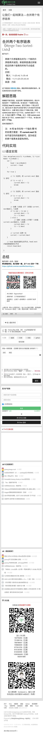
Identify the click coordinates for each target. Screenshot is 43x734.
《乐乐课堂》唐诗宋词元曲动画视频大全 (16, 582)
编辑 (4, 353)
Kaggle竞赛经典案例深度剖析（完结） (15, 492)
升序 (20, 338)
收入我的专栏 (11, 322)
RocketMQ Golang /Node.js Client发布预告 (17, 479)
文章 (10, 10)
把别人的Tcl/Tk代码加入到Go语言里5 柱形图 (17, 556)
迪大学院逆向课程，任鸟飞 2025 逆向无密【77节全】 (20, 495)
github (37, 338)
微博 (11, 314)
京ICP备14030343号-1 (10, 731)
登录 (20, 348)
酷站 (31, 706)
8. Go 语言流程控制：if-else (17, 331)
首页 (4, 10)
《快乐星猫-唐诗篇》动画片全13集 (14, 586)
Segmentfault (18, 294)
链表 (12, 338)
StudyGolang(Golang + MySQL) (20, 718)
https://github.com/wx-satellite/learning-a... (18, 266)
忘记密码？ (37, 411)
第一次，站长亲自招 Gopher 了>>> (15, 34)
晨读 (21, 704)
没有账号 (33, 348)
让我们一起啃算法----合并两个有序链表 (21, 300)
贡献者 (16, 704)
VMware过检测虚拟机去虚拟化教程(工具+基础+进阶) (20, 489)
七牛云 (6, 720)
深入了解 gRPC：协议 (11, 476)
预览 (10, 353)
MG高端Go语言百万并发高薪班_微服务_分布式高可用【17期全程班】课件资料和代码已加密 (22, 590)
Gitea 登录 (22, 422)
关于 (5, 704)
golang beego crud (10, 469)
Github (27, 704)
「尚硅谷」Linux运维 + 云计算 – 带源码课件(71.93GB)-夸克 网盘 (22, 570)
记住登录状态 (8, 404)
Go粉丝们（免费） (29, 694)
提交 (36, 381)
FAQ (10, 704)
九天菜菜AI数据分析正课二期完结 (14, 576)
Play (6, 706)
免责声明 (12, 706)
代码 (28, 338)
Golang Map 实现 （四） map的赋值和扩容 (22, 330)
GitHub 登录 (22, 418)
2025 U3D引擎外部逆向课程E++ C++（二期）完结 (19, 579)
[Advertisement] (17, 446)
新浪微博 (34, 704)
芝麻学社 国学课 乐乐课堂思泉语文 (14, 499)
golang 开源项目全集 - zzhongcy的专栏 (16, 563)
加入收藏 (5, 314)
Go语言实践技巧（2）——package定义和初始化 (18, 473)
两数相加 (13, 88)
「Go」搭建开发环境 (10, 482)
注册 (10, 411)
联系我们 (20, 706)
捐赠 (26, 706)
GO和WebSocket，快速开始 (12, 486)
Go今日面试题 (8, 429)
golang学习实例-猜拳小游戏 (12, 559)
